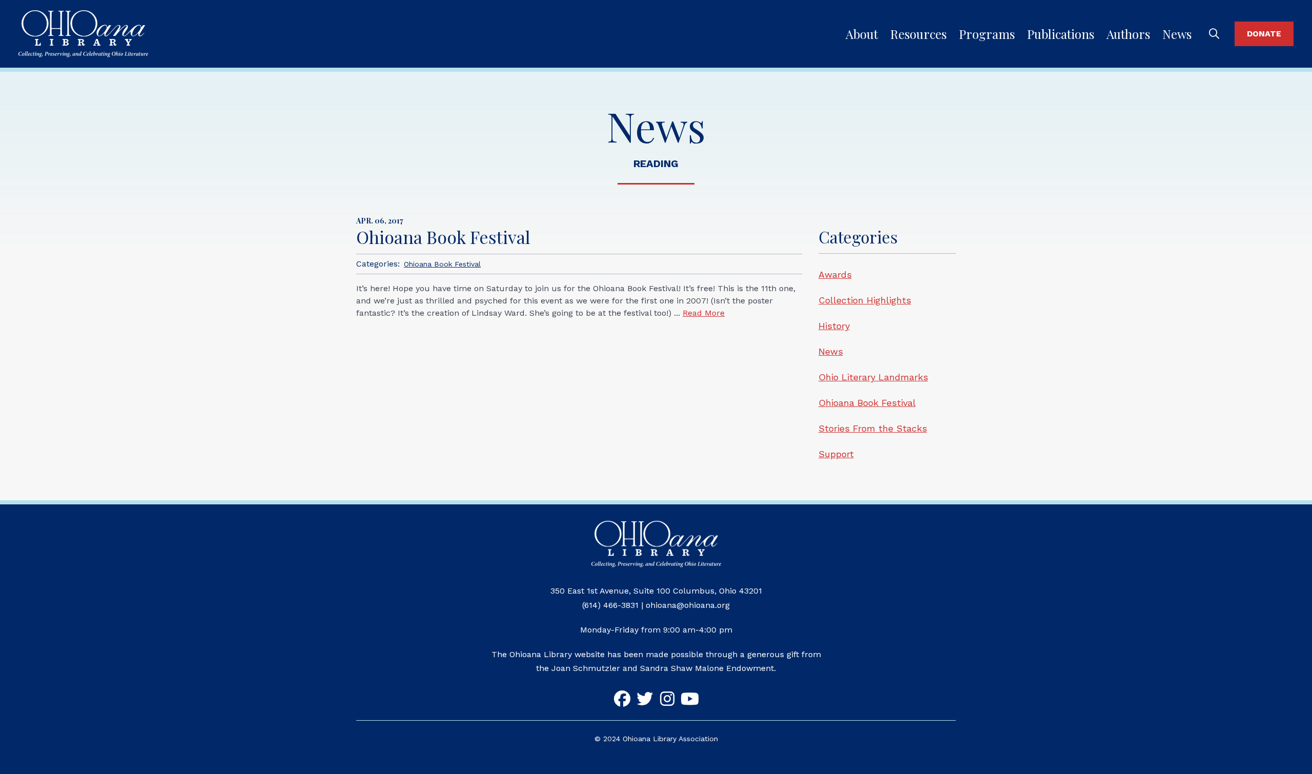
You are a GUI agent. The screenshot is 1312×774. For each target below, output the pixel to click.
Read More (704, 313)
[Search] (1214, 34)
